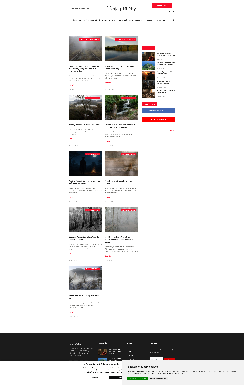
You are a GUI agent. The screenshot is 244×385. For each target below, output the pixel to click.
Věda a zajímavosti (125, 20)
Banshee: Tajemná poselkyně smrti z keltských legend (84, 238)
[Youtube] (173, 11)
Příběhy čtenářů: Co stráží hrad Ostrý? (84, 124)
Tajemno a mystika (109, 20)
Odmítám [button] (143, 378)
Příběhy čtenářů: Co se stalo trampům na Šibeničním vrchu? (84, 182)
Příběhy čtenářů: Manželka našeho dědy (166, 91)
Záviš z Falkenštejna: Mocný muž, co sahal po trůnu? (165, 55)
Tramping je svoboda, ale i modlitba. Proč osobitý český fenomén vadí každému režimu (84, 68)
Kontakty (131, 355)
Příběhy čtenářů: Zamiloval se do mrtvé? (118, 182)
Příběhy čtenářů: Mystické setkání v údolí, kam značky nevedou (120, 126)
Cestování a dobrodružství (89, 20)
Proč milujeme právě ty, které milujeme (165, 73)
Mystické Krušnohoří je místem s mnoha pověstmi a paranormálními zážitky (119, 239)
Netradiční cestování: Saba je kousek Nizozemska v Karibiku (166, 64)
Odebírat (170, 360)
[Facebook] (169, 11)
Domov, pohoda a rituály (156, 20)
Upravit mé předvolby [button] (158, 378)
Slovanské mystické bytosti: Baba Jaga (163, 82)
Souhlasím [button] (132, 378)
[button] (173, 20)
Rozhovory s (140, 20)
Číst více (72, 85)
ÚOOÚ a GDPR (132, 360)
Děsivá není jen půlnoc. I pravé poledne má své (85, 296)
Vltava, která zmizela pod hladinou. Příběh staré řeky (119, 67)
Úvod (75, 20)
